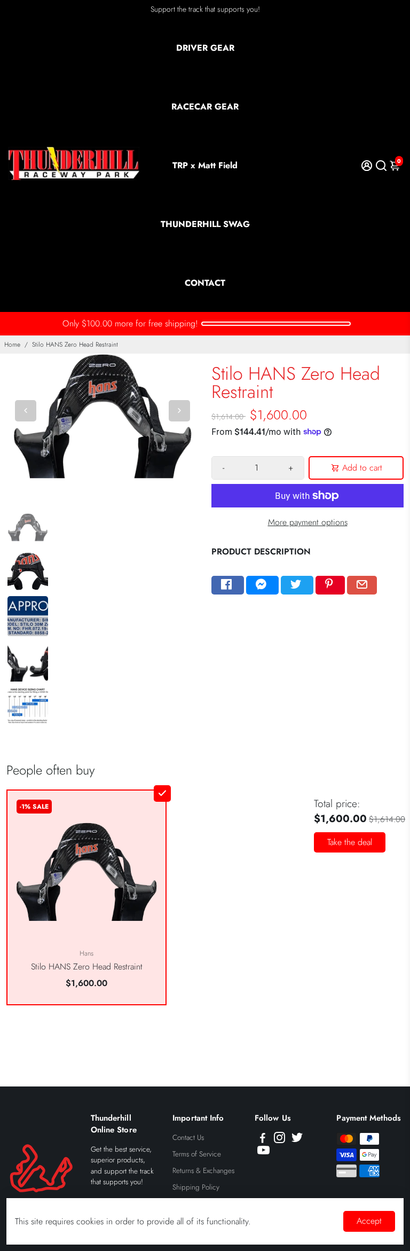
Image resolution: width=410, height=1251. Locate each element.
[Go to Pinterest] (330, 585)
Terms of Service (196, 1154)
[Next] (179, 410)
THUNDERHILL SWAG (205, 224)
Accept (369, 1221)
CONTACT (205, 283)
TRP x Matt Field (205, 165)
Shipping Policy (195, 1187)
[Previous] (25, 410)
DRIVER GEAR (205, 48)
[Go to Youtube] (263, 1152)
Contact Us (188, 1137)
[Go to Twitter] (297, 585)
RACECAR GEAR (205, 106)
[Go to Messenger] (262, 585)
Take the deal (349, 842)
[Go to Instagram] (279, 1139)
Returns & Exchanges (203, 1171)
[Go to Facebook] (227, 585)
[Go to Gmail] (362, 585)
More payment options (308, 522)
